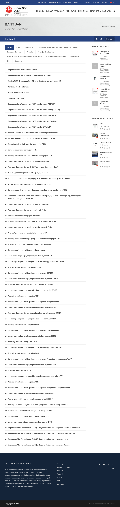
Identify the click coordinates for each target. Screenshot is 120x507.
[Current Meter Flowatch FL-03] (95, 78)
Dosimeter (19, 61)
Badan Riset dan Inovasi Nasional (102, 504)
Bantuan (60, 471)
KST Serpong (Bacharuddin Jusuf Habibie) (105, 70)
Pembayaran (29, 47)
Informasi (42, 2)
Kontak (60, 477)
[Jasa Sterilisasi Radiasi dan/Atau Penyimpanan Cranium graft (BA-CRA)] (95, 163)
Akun (18, 47)
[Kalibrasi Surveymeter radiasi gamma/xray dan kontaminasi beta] (95, 126)
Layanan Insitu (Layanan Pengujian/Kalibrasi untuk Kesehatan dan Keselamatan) (36, 56)
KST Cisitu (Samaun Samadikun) (104, 58)
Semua (9, 47)
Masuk (104, 2)
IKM (58, 481)
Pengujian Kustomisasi (46, 52)
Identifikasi (74, 56)
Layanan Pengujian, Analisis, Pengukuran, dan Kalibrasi (58, 47)
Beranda (104, 26)
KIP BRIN (60, 484)
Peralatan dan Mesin (14, 52)
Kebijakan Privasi (63, 467)
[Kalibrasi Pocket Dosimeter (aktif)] (95, 144)
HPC (8, 61)
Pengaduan (61, 474)
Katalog (77, 2)
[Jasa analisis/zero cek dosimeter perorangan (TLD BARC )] (95, 154)
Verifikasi (67, 2)
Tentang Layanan (63, 464)
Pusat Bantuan (91, 2)
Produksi (30, 52)
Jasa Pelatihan (54, 2)
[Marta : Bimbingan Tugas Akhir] (95, 66)
